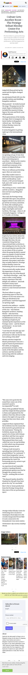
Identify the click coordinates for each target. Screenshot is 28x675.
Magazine (7, 6)
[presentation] (12, 547)
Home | (2, 10)
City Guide (15, 6)
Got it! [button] (7, 670)
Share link (23, 61)
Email (7, 608)
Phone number (9, 615)
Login (20, 6)
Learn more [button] (5, 666)
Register (23, 6)
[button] (12, 550)
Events (11, 6)
